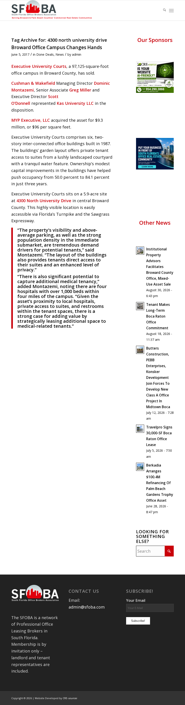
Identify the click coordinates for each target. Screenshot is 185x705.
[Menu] (171, 10)
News (60, 54)
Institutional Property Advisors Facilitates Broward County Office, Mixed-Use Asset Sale (159, 266)
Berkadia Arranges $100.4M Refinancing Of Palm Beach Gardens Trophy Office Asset (159, 483)
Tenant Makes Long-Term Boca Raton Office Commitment (158, 316)
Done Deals (45, 54)
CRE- (70, 698)
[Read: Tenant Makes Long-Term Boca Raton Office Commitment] (140, 306)
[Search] (162, 10)
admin (76, 54)
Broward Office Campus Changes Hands (56, 47)
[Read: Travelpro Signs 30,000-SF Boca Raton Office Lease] (140, 429)
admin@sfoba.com (87, 607)
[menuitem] (162, 10)
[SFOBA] (53, 10)
